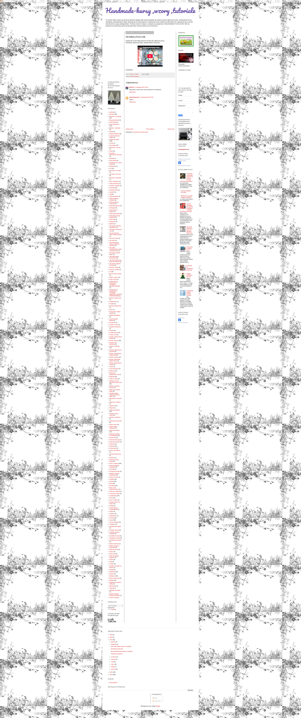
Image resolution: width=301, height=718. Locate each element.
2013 (111, 674)
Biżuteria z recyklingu (115, 116)
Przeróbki (112, 469)
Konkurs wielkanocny (115, 298)
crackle (111, 143)
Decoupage (112, 145)
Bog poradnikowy (114, 120)
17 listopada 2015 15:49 (146, 97)
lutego (113, 666)
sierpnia (113, 659)
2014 (111, 672)
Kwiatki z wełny (113, 324)
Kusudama (112, 322)
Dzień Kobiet (113, 160)
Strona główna (150, 129)
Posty (155, 698)
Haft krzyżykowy (113, 196)
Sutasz (111, 511)
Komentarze (157, 701)
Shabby (111, 505)
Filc (110, 168)
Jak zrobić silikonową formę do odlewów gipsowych (189, 230)
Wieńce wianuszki (114, 578)
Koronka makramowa (115, 306)
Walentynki (112, 571)
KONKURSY (113, 301)
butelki (111, 131)
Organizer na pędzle (115, 402)
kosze (111, 309)
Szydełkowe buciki (114, 536)
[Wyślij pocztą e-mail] (142, 74)
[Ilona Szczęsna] (179, 320)
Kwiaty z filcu (113, 334)
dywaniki (111, 158)
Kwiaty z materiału (114, 346)
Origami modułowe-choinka (189, 275)
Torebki (111, 563)
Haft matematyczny (114, 205)
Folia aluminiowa (114, 183)
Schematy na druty (114, 493)
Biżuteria (111, 114)
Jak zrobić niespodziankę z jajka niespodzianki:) (115, 249)
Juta (110, 271)
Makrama (112, 371)
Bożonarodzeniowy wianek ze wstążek (121, 651)
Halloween (112, 221)
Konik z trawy (113, 279)
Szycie (111, 520)
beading (111, 112)
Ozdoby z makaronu (114, 417)
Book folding (112, 122)
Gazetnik (111, 192)
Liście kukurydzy (114, 368)
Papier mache (113, 424)
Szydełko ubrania (114, 530)
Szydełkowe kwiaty (114, 538)
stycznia (113, 669)
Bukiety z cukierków (114, 128)
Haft (110, 194)
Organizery (112, 405)
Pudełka (111, 479)
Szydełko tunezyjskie (115, 526)
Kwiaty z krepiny (113, 340)
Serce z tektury (113, 500)
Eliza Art (131, 87)
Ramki (111, 483)
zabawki (111, 588)
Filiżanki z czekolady (115, 177)
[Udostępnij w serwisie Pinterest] (148, 74)
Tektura (111, 559)
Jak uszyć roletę (113, 238)
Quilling (111, 481)
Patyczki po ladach (114, 442)
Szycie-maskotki (113, 522)
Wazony (111, 574)
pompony (112, 457)
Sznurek (111, 518)
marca (113, 664)
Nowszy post (129, 129)
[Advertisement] (115, 55)
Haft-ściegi (112, 219)
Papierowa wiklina (114, 430)
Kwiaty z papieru (114, 357)
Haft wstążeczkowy (114, 213)
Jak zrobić (112, 240)
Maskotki (111, 376)
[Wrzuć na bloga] (144, 74)
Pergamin (112, 444)
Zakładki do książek (114, 590)
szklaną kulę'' (113, 515)
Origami (111, 408)
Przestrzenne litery (114, 471)
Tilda (110, 561)
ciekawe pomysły (114, 139)
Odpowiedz (132, 92)
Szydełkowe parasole (115, 540)
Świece (111, 551)
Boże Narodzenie (135, 76)
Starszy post (171, 129)
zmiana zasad (113, 597)
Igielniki (111, 223)
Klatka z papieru (113, 277)
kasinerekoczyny (134, 97)
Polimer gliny (113, 448)
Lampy (111, 366)
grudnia (113, 642)
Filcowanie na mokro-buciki (189, 248)
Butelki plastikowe (114, 133)
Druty (110, 151)
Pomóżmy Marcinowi (115, 454)
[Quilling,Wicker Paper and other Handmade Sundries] (179, 163)
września (113, 657)
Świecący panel (113, 549)
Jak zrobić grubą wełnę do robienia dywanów (114, 244)
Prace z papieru (113, 463)
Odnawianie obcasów (115, 398)
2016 (111, 637)
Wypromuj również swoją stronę (184, 165)
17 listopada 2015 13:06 (141, 87)
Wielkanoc (112, 576)
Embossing (112, 166)
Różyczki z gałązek (114, 491)
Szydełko (112, 524)
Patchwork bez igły (114, 439)
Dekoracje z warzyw (115, 147)
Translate (113, 609)
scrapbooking (113, 495)
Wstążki (111, 580)
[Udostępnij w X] (145, 74)
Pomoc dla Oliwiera (114, 450)
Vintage (111, 569)
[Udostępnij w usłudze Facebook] (147, 74)
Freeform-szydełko (114, 185)
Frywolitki (112, 187)
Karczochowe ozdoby (115, 273)
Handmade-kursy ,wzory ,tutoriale (150, 10)
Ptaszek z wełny (113, 477)
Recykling (112, 485)
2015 (111, 639)
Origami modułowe (114, 410)
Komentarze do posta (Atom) (140, 132)
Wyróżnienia (112, 586)
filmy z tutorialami (114, 181)
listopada (114, 644)
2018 (111, 634)
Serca (111, 497)
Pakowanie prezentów (115, 421)
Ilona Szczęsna (181, 317)
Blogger (158, 706)
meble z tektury (113, 378)
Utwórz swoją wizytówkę (183, 322)
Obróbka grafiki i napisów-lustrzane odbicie (114, 395)
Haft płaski (112, 208)
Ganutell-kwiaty (113, 190)
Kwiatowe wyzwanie (115, 326)
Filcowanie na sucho (115, 174)
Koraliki (111, 303)
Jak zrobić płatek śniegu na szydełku (121, 646)
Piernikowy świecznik (117, 649)
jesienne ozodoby (114, 269)
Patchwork (112, 437)
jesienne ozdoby (114, 267)
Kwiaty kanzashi (113, 332)
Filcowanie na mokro (115, 170)
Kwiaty (111, 330)
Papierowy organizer (116, 653)
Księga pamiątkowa (114, 315)
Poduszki (112, 446)
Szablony (112, 513)
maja (112, 661)
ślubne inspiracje (114, 543)
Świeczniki (112, 553)
